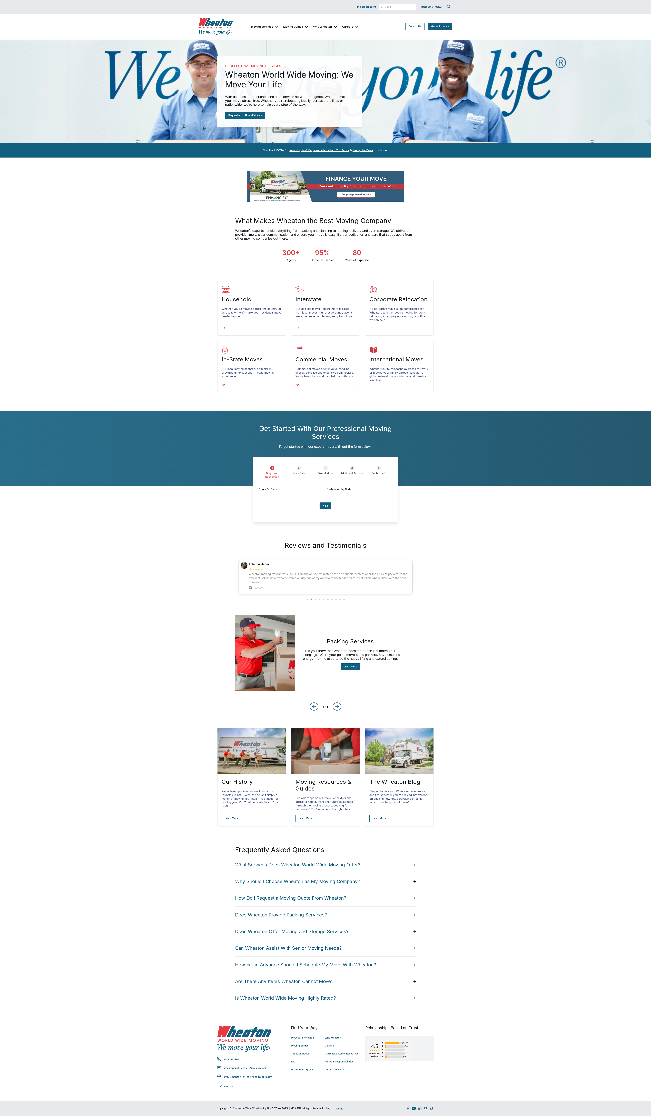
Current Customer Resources (342, 1053)
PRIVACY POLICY (334, 1069)
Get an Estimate (440, 26)
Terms (339, 1108)
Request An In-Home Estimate (245, 115)
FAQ (293, 1061)
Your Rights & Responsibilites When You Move (319, 150)
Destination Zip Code (339, 489)
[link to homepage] (216, 26)
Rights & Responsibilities (339, 1061)
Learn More (350, 666)
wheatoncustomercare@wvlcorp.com (245, 1068)
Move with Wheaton (302, 1037)
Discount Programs (302, 1069)
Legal (329, 1108)
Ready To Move (363, 150)
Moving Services (262, 26)
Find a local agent (366, 6)
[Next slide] (337, 706)
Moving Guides (293, 26)
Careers (347, 26)
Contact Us (415, 26)
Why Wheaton (322, 26)
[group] (325, 474)
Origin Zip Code (268, 489)
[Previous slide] (314, 706)
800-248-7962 (431, 6)
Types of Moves (300, 1053)
